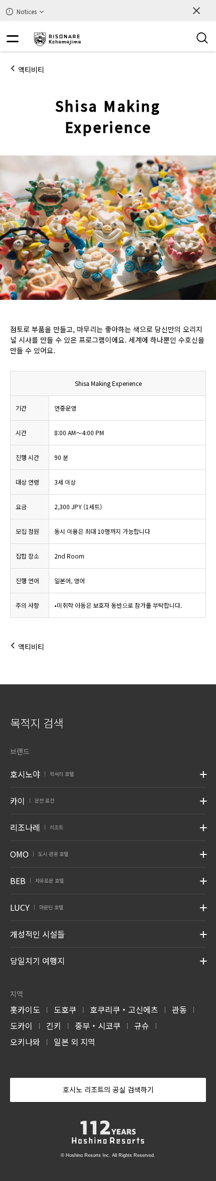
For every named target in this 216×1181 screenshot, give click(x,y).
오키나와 (25, 1042)
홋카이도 (25, 1009)
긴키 (53, 1025)
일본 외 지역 (74, 1042)
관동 (179, 1009)
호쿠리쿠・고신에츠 (124, 1009)
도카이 (21, 1025)
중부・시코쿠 (98, 1025)
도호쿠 (65, 1009)
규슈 (141, 1025)
